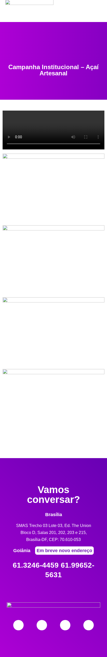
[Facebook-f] (18, 625)
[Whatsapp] (88, 625)
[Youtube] (65, 625)
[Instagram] (42, 625)
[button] (98, 24)
